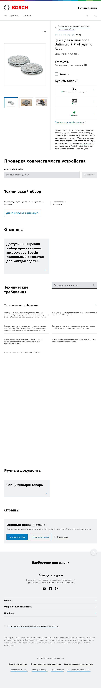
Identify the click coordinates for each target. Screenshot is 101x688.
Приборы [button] (14, 15)
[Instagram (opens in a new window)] (56, 589)
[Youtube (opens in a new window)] (44, 589)
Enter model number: (14, 169)
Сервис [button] (27, 15)
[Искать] (95, 15)
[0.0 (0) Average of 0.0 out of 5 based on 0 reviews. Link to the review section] (83, 35)
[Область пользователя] (87, 15)
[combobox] (41, 174)
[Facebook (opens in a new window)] (50, 589)
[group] (11, 102)
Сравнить (64, 74)
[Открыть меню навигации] (5, 15)
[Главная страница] (16, 8)
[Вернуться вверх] (93, 552)
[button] (25, 64)
